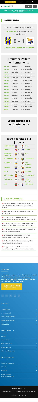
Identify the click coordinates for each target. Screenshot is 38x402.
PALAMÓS (7, 167)
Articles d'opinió (6, 313)
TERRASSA (7, 150)
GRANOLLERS (8, 179)
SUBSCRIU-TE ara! (10, 2)
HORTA (6, 171)
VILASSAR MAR (8, 158)
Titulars (28, 2)
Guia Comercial (5, 340)
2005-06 (6, 101)
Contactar (4, 370)
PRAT (26, 154)
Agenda (3, 336)
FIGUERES (28, 167)
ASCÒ (5, 184)
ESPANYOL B (29, 184)
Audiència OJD (23, 395)
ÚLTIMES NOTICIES (18, 12)
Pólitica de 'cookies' (22, 391)
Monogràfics (5, 324)
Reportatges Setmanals (8, 317)
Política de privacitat (8, 391)
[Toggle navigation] (35, 6)
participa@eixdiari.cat (7, 376)
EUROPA (27, 150)
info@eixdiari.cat (6, 374)
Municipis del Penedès (8, 320)
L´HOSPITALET (29, 158)
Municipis (20, 2)
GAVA (26, 146)
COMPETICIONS (8, 10)
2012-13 (6, 95)
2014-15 (6, 83)
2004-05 (6, 107)
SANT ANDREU (8, 175)
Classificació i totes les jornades (19, 47)
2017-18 (6, 66)
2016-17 (6, 72)
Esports (28, 6)
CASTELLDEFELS (9, 146)
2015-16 (6, 78)
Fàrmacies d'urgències (8, 351)
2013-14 (6, 89)
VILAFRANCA (8, 162)
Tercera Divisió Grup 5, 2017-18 (24, 10)
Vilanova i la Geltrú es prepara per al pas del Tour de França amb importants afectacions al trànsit (17, 205)
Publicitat (13, 395)
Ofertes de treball (6, 343)
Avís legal (33, 391)
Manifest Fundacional (7, 363)
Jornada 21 (11, 31)
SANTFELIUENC (29, 175)
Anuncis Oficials (6, 347)
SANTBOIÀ (28, 171)
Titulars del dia (5, 309)
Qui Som (4, 367)
